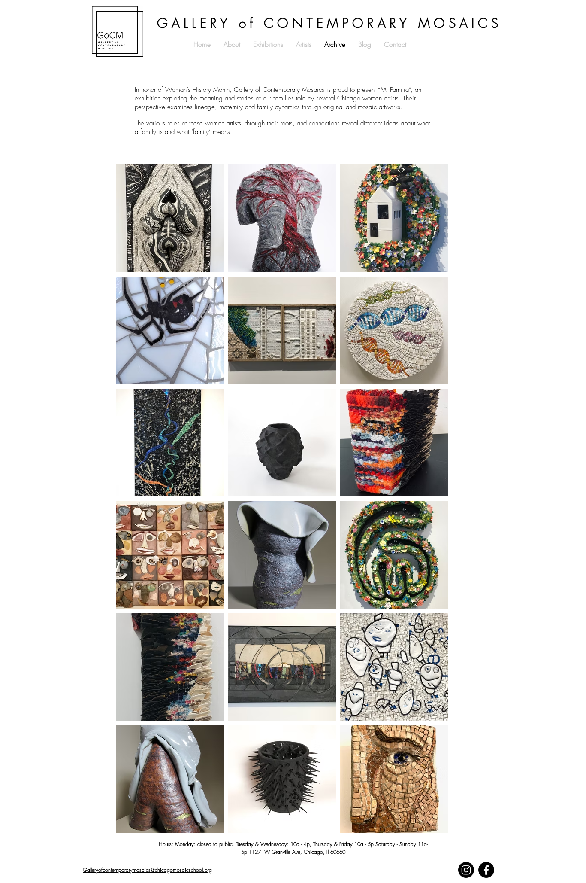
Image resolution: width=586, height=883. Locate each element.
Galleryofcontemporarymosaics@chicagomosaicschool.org (147, 870)
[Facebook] (486, 870)
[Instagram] (466, 870)
